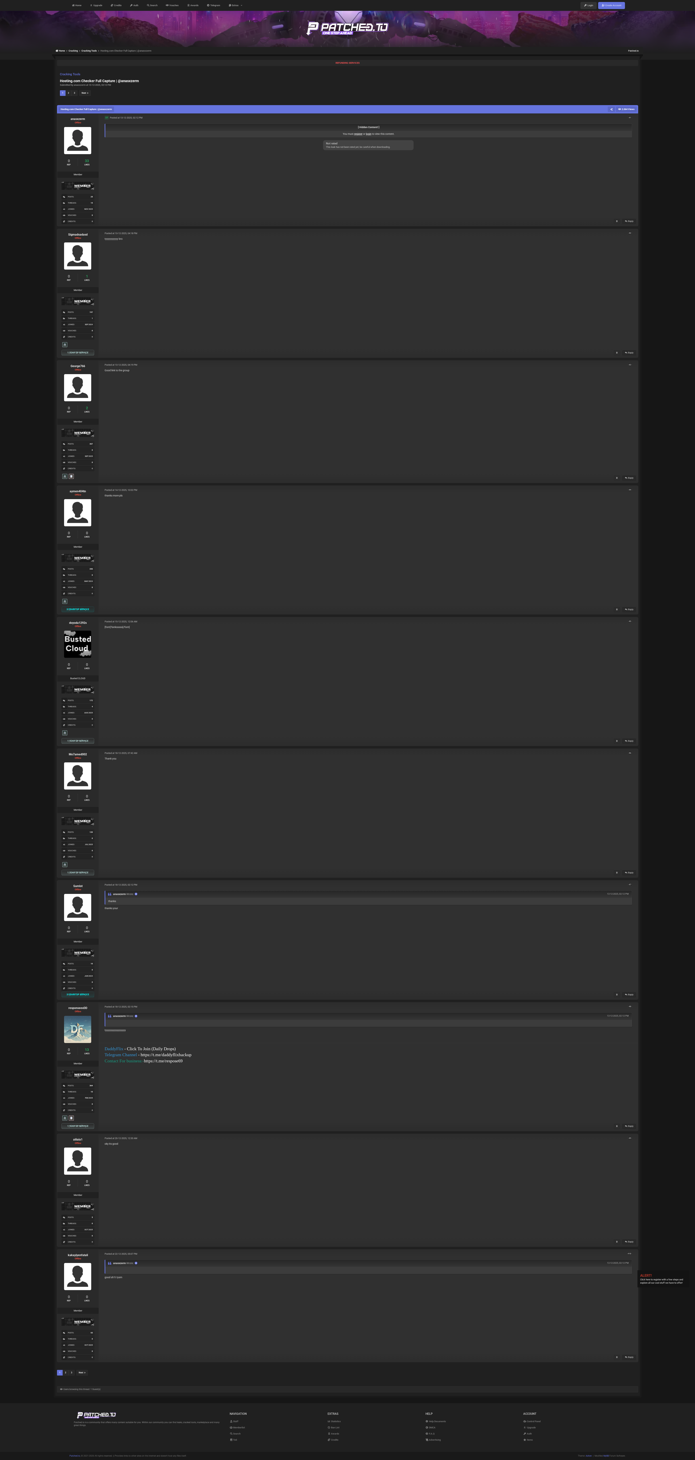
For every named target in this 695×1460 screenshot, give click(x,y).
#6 (630, 753)
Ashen (589, 1456)
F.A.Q (431, 1433)
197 (91, 312)
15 (92, 203)
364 (91, 1086)
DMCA (431, 1427)
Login (590, 5)
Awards (194, 5)
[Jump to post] (136, 894)
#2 (630, 233)
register (358, 133)
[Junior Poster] (71, 476)
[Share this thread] (611, 109)
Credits (117, 5)
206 (91, 569)
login (368, 133)
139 (91, 832)
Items (529, 1439)
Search (153, 5)
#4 (630, 490)
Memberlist (239, 1427)
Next (84, 93)
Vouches (174, 5)
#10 (629, 1253)
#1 (630, 117)
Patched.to (633, 51)
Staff (235, 1421)
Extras (235, 5)
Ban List (334, 1427)
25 (92, 197)
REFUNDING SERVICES (348, 63)
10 (92, 964)
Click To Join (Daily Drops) (151, 1048)
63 (92, 1333)
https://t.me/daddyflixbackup (166, 1054)
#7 (630, 884)
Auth (135, 5)
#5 (630, 621)
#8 (630, 1006)
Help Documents (437, 1421)
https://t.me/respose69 (163, 1061)
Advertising (434, 1439)
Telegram (215, 5)
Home (78, 5)
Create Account (613, 5)
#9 (630, 1138)
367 (91, 444)
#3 (630, 364)
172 (91, 700)
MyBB (606, 1456)
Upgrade (97, 5)
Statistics (335, 1421)
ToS (235, 1439)
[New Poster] (64, 344)
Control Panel (533, 1421)
